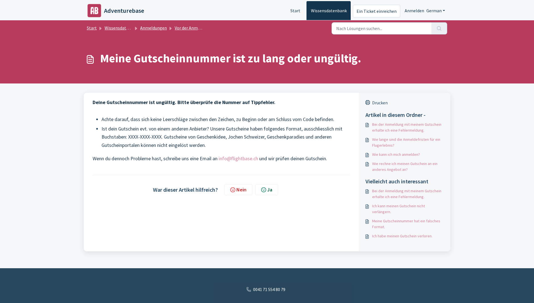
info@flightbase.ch (238, 158)
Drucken (380, 102)
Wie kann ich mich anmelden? (396, 154)
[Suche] (439, 28)
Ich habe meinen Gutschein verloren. (402, 235)
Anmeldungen (153, 28)
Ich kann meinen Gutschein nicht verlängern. (398, 208)
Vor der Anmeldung (193, 28)
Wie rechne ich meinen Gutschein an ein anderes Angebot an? (404, 166)
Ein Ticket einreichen (377, 11)
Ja (269, 189)
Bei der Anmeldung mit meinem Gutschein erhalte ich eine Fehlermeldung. (406, 127)
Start (295, 10)
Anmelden (414, 10)
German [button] (434, 10)
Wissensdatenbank (329, 10)
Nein (241, 189)
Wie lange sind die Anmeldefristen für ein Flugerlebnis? (406, 142)
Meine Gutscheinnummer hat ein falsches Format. (406, 223)
